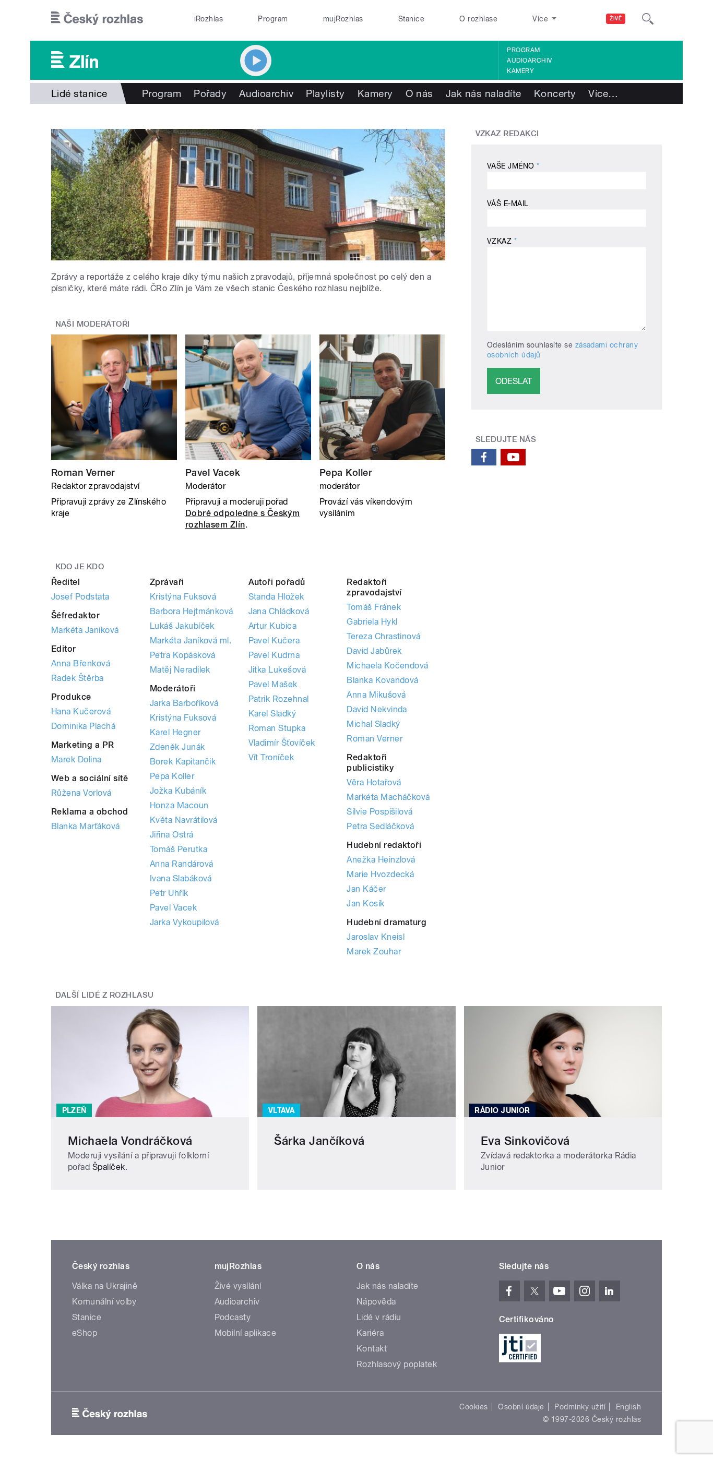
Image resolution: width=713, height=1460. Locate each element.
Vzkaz (502, 241)
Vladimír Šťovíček (281, 743)
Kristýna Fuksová (183, 597)
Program (273, 19)
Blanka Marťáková (85, 826)
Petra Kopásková (183, 655)
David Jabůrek (374, 651)
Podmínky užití (579, 1407)
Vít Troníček (271, 757)
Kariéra (370, 1333)
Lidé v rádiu (378, 1317)
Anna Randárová (181, 864)
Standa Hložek (276, 597)
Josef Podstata (80, 597)
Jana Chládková (279, 611)
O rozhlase (478, 19)
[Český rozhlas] (97, 19)
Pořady (210, 93)
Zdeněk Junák (177, 747)
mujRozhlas (343, 19)
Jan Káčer (366, 889)
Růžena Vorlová (81, 793)
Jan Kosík (365, 903)
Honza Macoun (179, 805)
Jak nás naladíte (483, 93)
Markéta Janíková (85, 630)
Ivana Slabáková (181, 878)
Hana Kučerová (81, 711)
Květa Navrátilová (184, 820)
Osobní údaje (521, 1407)
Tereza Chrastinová (384, 636)
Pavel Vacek (212, 472)
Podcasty (233, 1317)
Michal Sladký (373, 724)
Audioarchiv (529, 60)
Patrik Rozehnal (278, 699)
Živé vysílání (238, 1286)
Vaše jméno (513, 166)
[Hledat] (648, 19)
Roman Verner (83, 472)
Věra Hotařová (374, 782)
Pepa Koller (345, 472)
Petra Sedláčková (380, 826)
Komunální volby (104, 1302)
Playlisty (325, 93)
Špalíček (108, 1167)
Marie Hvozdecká (380, 874)
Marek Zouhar (374, 951)
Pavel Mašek (273, 684)
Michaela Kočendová (388, 666)
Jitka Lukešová (277, 670)
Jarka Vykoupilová (184, 922)
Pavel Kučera (274, 640)
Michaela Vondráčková (130, 1140)
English (628, 1407)
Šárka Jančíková (319, 1140)
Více (603, 93)
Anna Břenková (80, 663)
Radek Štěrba (77, 678)
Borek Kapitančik (183, 762)
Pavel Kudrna (274, 655)
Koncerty (555, 93)
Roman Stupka (277, 728)
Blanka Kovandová (383, 680)
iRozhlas (208, 19)
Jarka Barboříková (184, 703)
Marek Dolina (76, 759)
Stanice (411, 19)
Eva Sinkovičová (525, 1140)
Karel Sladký (272, 714)
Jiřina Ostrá (172, 835)
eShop (84, 1333)
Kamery (520, 71)
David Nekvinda (377, 709)
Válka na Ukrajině (104, 1286)
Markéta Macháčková (388, 797)
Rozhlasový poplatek (396, 1364)
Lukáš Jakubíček (182, 626)
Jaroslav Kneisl (376, 937)
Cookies (473, 1407)
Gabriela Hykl (372, 622)
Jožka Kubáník (178, 791)
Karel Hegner (175, 732)
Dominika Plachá (83, 726)
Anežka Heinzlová (381, 860)
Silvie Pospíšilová (380, 812)
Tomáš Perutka (178, 849)
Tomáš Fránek (374, 607)
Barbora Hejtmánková (191, 611)
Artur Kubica (272, 626)
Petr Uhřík (169, 893)
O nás (419, 93)
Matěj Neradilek (180, 670)
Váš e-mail (508, 203)
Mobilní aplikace (246, 1333)
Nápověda (376, 1302)
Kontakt (371, 1349)
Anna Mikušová (376, 695)
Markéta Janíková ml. (191, 640)
